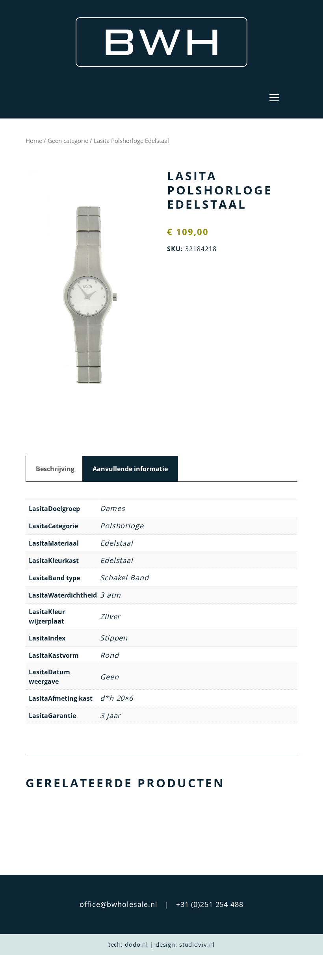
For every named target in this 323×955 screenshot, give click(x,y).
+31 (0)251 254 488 (209, 904)
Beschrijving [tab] (55, 469)
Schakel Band (124, 577)
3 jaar (110, 715)
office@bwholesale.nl (119, 904)
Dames (112, 508)
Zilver (110, 616)
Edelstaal (116, 543)
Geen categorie (68, 140)
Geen (109, 676)
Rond (109, 655)
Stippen (114, 637)
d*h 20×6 (116, 698)
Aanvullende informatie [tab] (130, 469)
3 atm (110, 595)
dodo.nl (136, 944)
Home (34, 140)
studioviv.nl (197, 944)
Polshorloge (122, 525)
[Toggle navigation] (274, 97)
